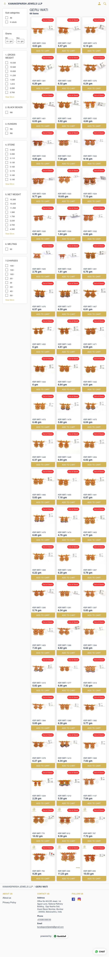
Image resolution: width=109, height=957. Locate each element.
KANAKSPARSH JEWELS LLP (25, 3)
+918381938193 (44, 919)
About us (7, 897)
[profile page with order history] (99, 3)
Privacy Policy (9, 902)
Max (18, 38)
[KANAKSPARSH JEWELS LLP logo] (5, 4)
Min (6, 38)
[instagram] (79, 899)
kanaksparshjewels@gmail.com (50, 926)
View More (9, 97)
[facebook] (73, 899)
